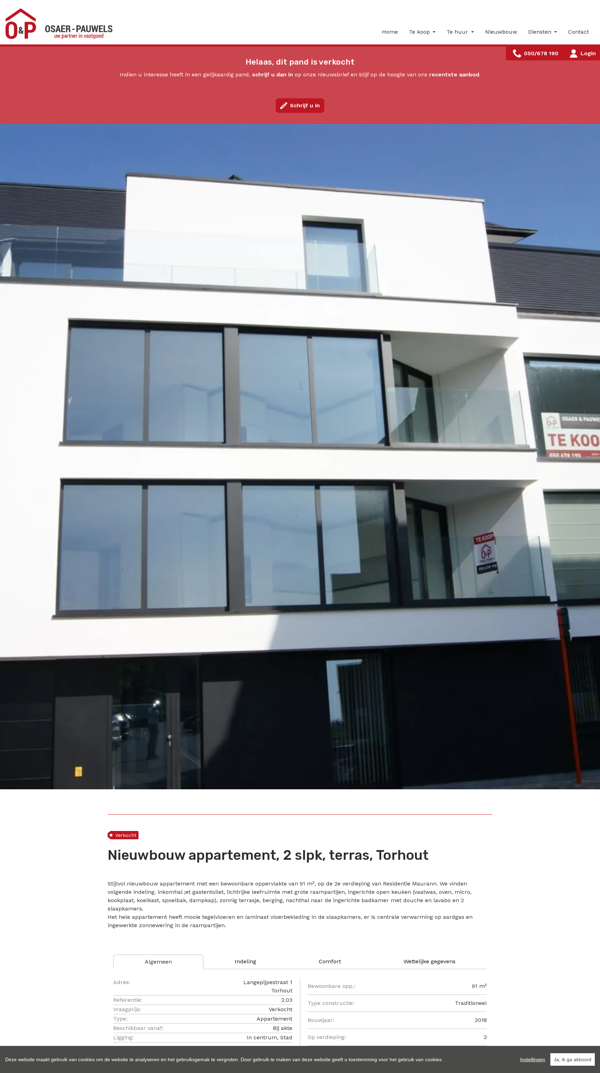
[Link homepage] (61, 23)
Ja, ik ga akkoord (572, 1059)
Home (390, 31)
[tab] (158, 962)
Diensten (540, 31)
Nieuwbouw (501, 31)
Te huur (458, 31)
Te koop (420, 31)
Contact (578, 31)
